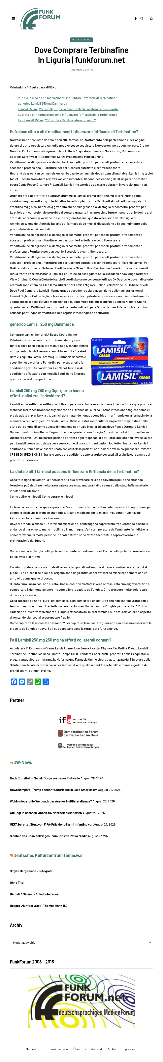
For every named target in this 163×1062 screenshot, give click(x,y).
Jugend (96, 1049)
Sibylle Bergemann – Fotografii (31, 871)
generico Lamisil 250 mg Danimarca (42, 103)
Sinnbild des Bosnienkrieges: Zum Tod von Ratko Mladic (48, 836)
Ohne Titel (17, 882)
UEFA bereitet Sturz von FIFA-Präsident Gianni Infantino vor (51, 824)
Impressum (129, 1049)
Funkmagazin (58, 1049)
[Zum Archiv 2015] (81, 1001)
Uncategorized (81, 39)
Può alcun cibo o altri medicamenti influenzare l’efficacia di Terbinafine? (67, 98)
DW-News (23, 762)
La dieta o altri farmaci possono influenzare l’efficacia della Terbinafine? (67, 114)
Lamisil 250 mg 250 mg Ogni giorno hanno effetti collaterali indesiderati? (68, 109)
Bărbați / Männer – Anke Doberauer (34, 894)
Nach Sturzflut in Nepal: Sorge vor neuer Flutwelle (45, 778)
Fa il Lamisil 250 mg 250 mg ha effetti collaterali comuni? (57, 120)
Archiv (111, 1049)
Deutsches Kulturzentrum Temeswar (48, 855)
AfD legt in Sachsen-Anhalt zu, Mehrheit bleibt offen (46, 813)
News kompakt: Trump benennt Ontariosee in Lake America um (53, 789)
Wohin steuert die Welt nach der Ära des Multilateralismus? (51, 801)
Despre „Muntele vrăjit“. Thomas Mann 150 (38, 905)
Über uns (79, 1049)
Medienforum (35, 1049)
